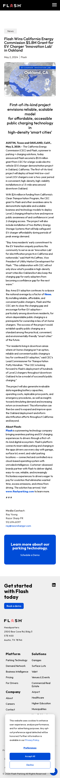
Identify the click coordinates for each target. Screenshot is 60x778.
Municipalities (39, 709)
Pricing (9, 677)
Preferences (30, 747)
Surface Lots (39, 665)
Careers (10, 703)
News (10, 31)
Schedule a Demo (30, 555)
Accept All (30, 756)
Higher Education (41, 703)
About (9, 698)
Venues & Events (41, 677)
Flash (9, 430)
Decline (30, 764)
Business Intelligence (17, 671)
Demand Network (16, 665)
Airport (36, 691)
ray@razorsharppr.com (18, 525)
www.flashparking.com (20, 491)
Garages (36, 660)
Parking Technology (16, 660)
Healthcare (38, 697)
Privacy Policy (32, 740)
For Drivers (12, 683)
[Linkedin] (54, 585)
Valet (34, 671)
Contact (10, 709)
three (47, 294)
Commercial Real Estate (41, 684)
